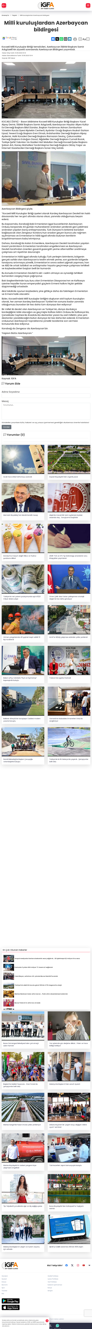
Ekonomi (5, 1285)
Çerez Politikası (53, 1279)
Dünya (4, 1282)
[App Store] (46, 1307)
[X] (72, 1265)
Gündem (5, 1276)
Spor (3, 1288)
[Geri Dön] (4, 5)
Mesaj (5, 401)
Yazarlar (4, 1291)
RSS (3, 1294)
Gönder (6, 427)
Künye (50, 1288)
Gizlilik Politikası (53, 1276)
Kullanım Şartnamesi (55, 1285)
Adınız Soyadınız (11, 391)
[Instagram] (78, 1265)
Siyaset (4, 1279)
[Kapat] (47, 1321)
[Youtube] (83, 1265)
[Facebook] (66, 1265)
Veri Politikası (52, 1282)
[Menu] (88, 5)
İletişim (50, 1291)
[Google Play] (46, 1301)
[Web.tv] (89, 1265)
